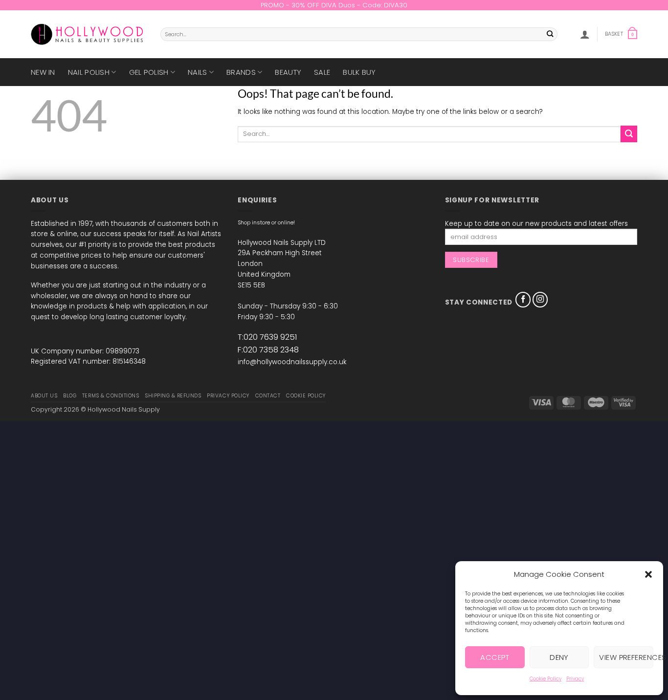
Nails (197, 72)
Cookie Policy (545, 678)
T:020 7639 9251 (267, 337)
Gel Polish (149, 72)
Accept (494, 657)
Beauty (288, 72)
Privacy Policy (228, 395)
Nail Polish (89, 72)
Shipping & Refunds (173, 395)
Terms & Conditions (110, 395)
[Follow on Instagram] (540, 299)
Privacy (575, 678)
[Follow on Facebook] (523, 299)
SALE (322, 72)
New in (43, 72)
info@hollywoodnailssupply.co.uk (292, 362)
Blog (69, 395)
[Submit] (550, 34)
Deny (559, 657)
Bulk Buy (359, 72)
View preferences (626, 657)
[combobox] (358, 34)
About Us (44, 395)
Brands (241, 72)
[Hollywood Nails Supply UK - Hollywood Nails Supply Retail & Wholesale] (88, 34)
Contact (268, 395)
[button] (648, 574)
